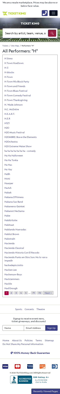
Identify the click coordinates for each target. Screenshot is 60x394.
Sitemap (49, 340)
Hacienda (9, 243)
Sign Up (51, 327)
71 (33, 292)
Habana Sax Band (13, 201)
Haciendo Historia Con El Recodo (21, 252)
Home (6, 340)
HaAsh (7, 187)
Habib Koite (10, 220)
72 (39, 292)
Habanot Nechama (14, 210)
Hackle (8, 283)
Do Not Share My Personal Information (23, 344)
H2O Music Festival (14, 132)
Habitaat (9, 224)
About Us (17, 340)
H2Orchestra (11, 141)
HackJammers (11, 279)
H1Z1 (7, 123)
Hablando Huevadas (15, 229)
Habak (8, 192)
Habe (7, 215)
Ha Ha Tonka (11, 160)
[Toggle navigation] (53, 13)
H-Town (8, 76)
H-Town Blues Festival (15, 90)
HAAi (7, 178)
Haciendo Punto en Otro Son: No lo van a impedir (25, 259)
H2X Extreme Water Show (18, 146)
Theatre (40, 309)
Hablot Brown (11, 234)
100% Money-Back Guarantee (31, 353)
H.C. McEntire (11, 109)
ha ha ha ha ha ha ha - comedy (20, 150)
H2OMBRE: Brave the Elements (20, 137)
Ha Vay (8, 169)
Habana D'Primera (14, 197)
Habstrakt (9, 238)
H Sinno (8, 58)
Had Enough (10, 288)
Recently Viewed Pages (45, 391)
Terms (39, 340)
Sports (18, 309)
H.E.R (7, 118)
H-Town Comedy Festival (17, 95)
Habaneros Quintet (14, 206)
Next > (48, 292)
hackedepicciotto (13, 265)
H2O (6, 127)
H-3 (6, 67)
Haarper (8, 183)
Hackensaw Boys (13, 274)
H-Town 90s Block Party (16, 81)
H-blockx (9, 72)
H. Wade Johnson (13, 104)
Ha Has (8, 164)
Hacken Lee (10, 269)
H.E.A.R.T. (9, 113)
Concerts (29, 309)
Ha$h (7, 173)
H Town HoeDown (14, 63)
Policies (29, 340)
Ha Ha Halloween (13, 155)
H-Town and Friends (14, 86)
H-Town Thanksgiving (15, 100)
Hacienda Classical (14, 247)
